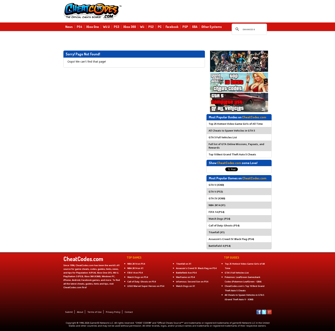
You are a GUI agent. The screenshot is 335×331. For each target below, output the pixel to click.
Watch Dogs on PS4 (137, 277)
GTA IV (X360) (217, 198)
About (80, 311)
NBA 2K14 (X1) (217, 205)
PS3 (116, 26)
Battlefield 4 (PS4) (220, 246)
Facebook (172, 26)
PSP (185, 26)
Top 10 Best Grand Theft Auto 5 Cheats (232, 154)
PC (159, 26)
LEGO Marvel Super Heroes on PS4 (145, 286)
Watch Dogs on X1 (185, 286)
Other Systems (211, 26)
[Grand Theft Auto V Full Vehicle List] (239, 111)
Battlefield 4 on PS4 (186, 272)
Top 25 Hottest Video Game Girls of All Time (236, 124)
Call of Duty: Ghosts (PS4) (224, 225)
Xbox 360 (129, 26)
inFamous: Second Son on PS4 (192, 281)
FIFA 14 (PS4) (216, 212)
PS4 (79, 26)
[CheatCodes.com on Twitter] (264, 313)
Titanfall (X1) (216, 232)
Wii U (106, 26)
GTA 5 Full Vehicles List (223, 137)
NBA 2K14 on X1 (135, 268)
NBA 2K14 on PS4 (136, 263)
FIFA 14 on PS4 (134, 272)
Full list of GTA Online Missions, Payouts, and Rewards (236, 145)
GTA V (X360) (216, 185)
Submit (69, 311)
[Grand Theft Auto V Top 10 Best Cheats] (239, 91)
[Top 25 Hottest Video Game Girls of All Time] (239, 71)
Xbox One (92, 26)
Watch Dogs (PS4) (219, 218)
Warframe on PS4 (185, 277)
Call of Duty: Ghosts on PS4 (141, 281)
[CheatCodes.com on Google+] (269, 313)
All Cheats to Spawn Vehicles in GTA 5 (232, 130)
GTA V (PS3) (216, 191)
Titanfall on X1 (183, 263)
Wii (142, 26)
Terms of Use (94, 311)
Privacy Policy (113, 311)
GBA (194, 26)
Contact (129, 311)
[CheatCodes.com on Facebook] (258, 313)
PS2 (151, 26)
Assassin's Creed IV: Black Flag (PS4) (231, 239)
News (69, 26)
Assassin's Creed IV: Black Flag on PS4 (196, 268)
